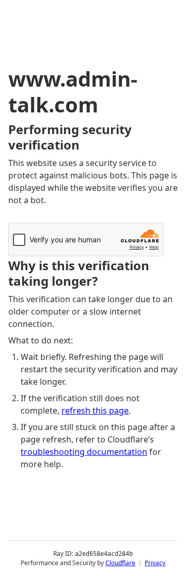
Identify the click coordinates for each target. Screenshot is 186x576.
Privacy (155, 562)
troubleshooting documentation (84, 451)
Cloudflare (120, 562)
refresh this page (95, 410)
